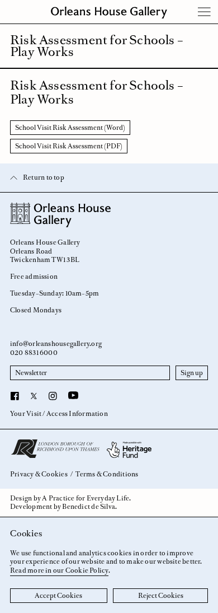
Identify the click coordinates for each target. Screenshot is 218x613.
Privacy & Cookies (39, 474)
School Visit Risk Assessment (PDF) (68, 146)
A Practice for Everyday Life (85, 498)
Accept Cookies (58, 595)
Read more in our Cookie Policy (59, 570)
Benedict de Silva (88, 506)
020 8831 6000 (34, 352)
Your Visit (25, 413)
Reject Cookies (160, 595)
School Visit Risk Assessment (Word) (70, 127)
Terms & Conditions (106, 474)
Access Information (77, 413)
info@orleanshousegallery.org (56, 343)
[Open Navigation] (205, 12)
